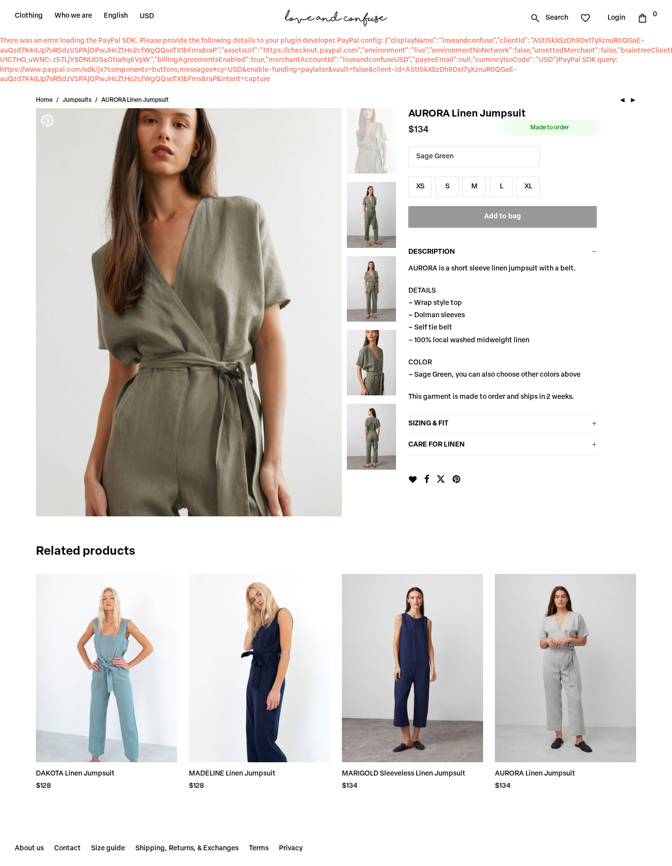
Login (616, 18)
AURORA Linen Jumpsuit (535, 773)
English (116, 16)
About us (29, 848)
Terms (259, 848)
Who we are (73, 16)
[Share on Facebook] (426, 480)
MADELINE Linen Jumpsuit (232, 773)
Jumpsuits (77, 100)
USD (147, 16)
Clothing (29, 16)
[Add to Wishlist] (412, 479)
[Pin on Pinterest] (457, 480)
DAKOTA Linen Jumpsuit (75, 773)
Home (44, 100)
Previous (48, 312)
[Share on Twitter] (440, 480)
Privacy (291, 848)
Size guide (108, 848)
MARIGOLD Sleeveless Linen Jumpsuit (403, 773)
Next (329, 312)
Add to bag (502, 216)
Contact (67, 848)
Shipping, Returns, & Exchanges (187, 848)
